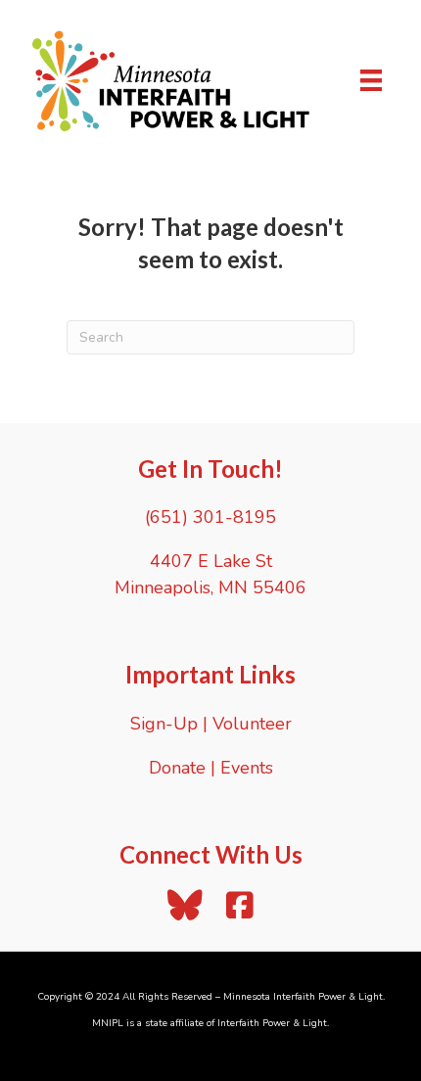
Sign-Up (164, 723)
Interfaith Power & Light (272, 1023)
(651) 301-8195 (210, 517)
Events (246, 767)
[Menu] (371, 80)
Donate (177, 767)
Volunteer (252, 723)
